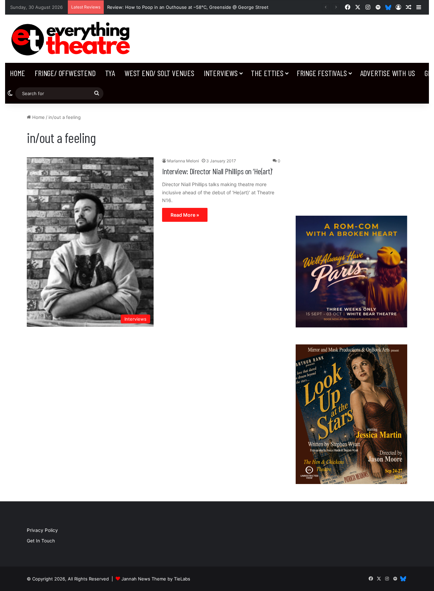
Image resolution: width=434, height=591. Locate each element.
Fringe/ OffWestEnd (65, 73)
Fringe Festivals (322, 73)
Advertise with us (387, 73)
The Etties (267, 73)
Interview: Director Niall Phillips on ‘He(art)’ (217, 171)
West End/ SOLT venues (159, 73)
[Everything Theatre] (72, 38)
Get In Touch (41, 540)
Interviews (221, 73)
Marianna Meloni (183, 160)
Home (17, 73)
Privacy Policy (42, 530)
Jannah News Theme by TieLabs (155, 578)
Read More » (185, 215)
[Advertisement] (351, 156)
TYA (110, 73)
